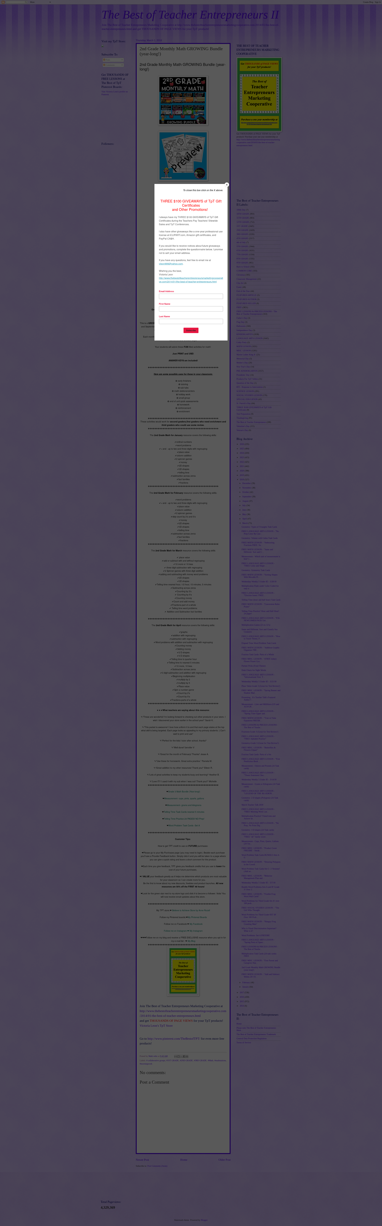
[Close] (227, 184)
